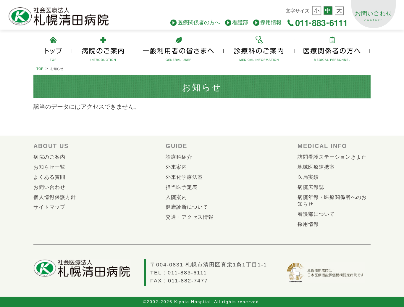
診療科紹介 (179, 157)
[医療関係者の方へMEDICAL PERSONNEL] (332, 49)
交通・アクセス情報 (190, 217)
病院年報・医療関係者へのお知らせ (332, 201)
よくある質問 (49, 177)
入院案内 (176, 197)
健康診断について (187, 207)
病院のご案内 (49, 157)
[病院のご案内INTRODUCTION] (103, 49)
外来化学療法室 (184, 177)
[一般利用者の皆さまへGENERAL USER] (180, 49)
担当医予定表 (182, 187)
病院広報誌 (311, 187)
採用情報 (308, 224)
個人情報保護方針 (54, 197)
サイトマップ (49, 207)
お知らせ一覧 (49, 167)
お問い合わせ (373, 16)
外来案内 (176, 167)
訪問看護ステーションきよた (332, 157)
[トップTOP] (52, 49)
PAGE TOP (380, 273)
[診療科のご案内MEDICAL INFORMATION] (260, 49)
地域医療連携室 (316, 167)
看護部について (316, 214)
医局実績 (308, 177)
